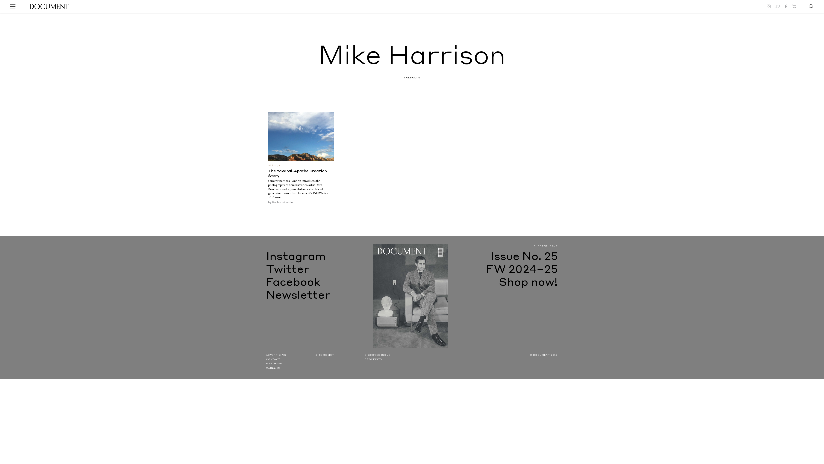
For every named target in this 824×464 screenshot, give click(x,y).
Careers (273, 368)
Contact (273, 359)
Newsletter (298, 295)
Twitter (287, 270)
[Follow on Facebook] (786, 6)
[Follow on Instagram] (769, 6)
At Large (274, 166)
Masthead (274, 364)
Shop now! (528, 283)
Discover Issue (377, 355)
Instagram (296, 257)
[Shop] (794, 6)
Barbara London (283, 202)
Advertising (276, 355)
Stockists (373, 359)
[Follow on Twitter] (778, 6)
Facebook (293, 283)
